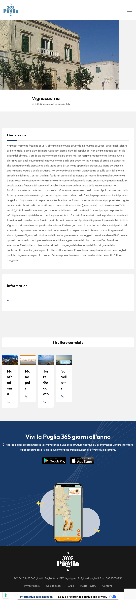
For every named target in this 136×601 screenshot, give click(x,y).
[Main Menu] (129, 10)
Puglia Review (88, 585)
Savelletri (64, 379)
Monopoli (27, 379)
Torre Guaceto (46, 382)
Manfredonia (9, 382)
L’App (71, 585)
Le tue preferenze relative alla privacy (82, 596)
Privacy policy (32, 585)
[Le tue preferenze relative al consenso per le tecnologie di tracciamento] (6, 595)
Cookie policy (53, 585)
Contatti (107, 585)
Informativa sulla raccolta (36, 596)
